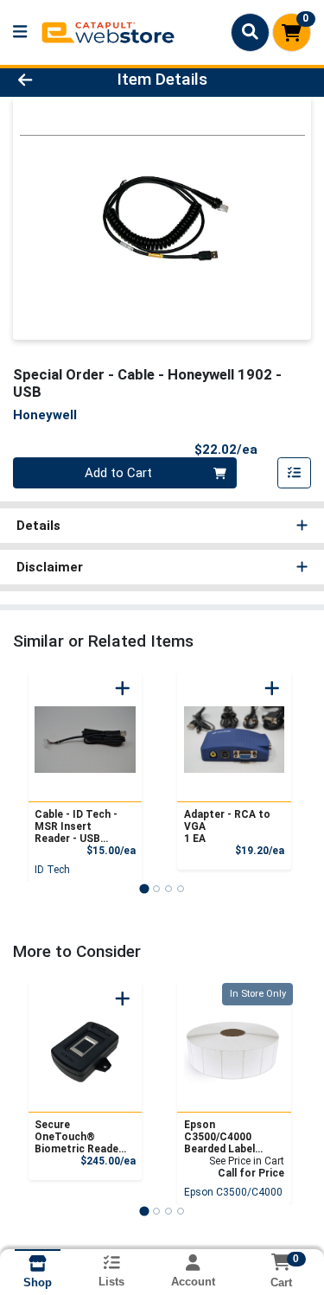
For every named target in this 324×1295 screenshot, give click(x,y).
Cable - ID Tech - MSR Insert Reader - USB (76, 826)
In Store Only (258, 993)
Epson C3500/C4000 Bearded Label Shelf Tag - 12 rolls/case (219, 1137)
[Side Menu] (20, 32)
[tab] (144, 888)
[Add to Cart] (123, 688)
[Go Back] (50, 80)
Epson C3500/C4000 (233, 1192)
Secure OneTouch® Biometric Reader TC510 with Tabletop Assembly (79, 1137)
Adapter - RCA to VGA (227, 826)
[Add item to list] (294, 472)
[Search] (250, 32)
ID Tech (52, 870)
